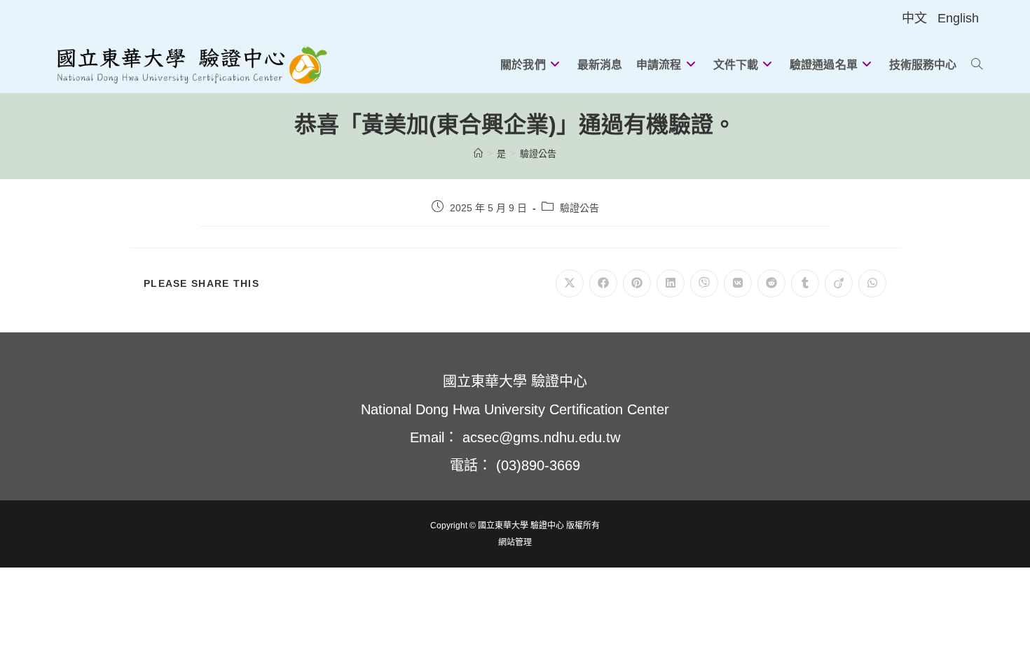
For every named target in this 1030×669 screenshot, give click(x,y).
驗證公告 (538, 153)
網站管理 (515, 542)
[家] (478, 153)
